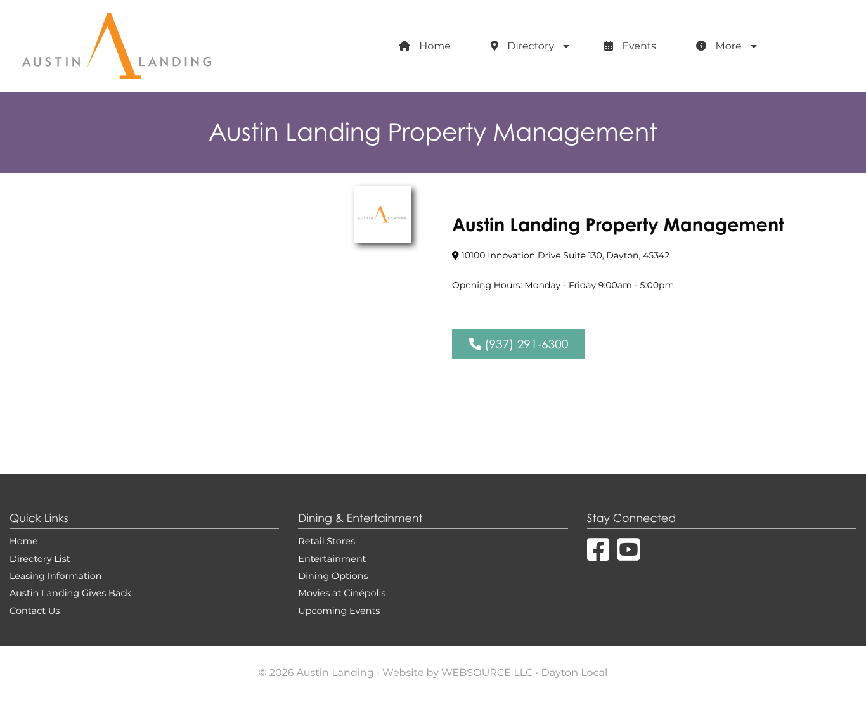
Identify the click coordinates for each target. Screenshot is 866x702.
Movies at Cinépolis (341, 594)
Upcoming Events (339, 611)
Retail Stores (326, 542)
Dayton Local (574, 673)
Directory (529, 47)
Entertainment (332, 560)
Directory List (40, 560)
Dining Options (333, 577)
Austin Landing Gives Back (70, 594)
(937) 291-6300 (524, 344)
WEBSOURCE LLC (487, 673)
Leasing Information (55, 577)
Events (637, 47)
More (727, 47)
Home (434, 47)
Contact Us (35, 611)
